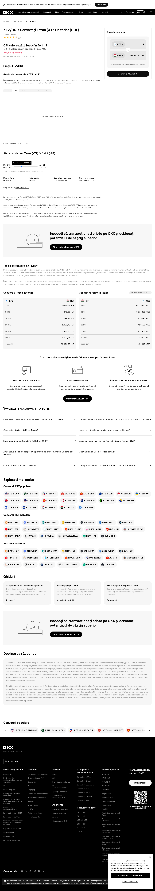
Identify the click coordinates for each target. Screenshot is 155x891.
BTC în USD (81, 812)
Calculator (17, 21)
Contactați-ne (9, 790)
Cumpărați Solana (84, 793)
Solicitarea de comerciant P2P (58, 796)
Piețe (57, 12)
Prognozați (112, 600)
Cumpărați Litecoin (84, 796)
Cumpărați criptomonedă (28, 12)
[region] (130, 871)
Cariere (6, 786)
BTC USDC (106, 774)
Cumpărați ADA (83, 789)
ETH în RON (81, 816)
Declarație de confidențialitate (9, 808)
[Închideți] (150, 857)
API (53, 778)
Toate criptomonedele (37, 797)
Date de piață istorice (61, 782)
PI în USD (80, 832)
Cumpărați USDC (84, 777)
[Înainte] (149, 730)
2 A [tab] (47, 91)
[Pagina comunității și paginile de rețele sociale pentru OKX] (47, 871)
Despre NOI (7, 774)
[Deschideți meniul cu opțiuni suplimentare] (151, 12)
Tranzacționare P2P (36, 778)
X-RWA (30, 809)
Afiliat (54, 774)
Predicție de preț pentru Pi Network (111, 831)
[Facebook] (39, 871)
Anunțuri (55, 817)
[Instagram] (30, 871)
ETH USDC (106, 778)
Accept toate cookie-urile (130, 875)
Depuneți (47, 12)
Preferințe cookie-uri (11, 840)
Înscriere (140, 12)
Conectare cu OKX (59, 821)
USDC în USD (82, 820)
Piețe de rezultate (35, 813)
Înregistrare (140, 782)
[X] (26, 871)
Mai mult (105, 12)
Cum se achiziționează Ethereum (111, 849)
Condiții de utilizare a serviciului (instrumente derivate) (12, 801)
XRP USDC (106, 790)
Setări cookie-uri (130, 882)
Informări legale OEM (11, 817)
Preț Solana (106, 805)
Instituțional (92, 12)
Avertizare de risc (64, 677)
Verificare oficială (59, 813)
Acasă (6, 21)
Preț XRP (105, 809)
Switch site (101, 5)
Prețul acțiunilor (34, 817)
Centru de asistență (60, 809)
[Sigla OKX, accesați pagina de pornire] (8, 12)
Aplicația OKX (8, 836)
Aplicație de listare (59, 792)
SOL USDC (106, 786)
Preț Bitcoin (106, 794)
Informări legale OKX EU (12, 813)
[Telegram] (35, 871)
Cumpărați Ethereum (85, 785)
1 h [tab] (8, 91)
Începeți (10, 600)
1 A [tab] (39, 91)
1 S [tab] (23, 91)
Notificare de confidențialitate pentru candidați (12, 780)
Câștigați (31, 790)
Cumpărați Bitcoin (84, 781)
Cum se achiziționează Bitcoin (111, 843)
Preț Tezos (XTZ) (22, 188)
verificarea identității (76, 386)
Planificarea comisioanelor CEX (59, 787)
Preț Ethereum (107, 797)
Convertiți (32, 782)
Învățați (31, 801)
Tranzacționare (68, 12)
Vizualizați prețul (65, 600)
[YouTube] (22, 871)
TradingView (33, 805)
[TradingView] (43, 871)
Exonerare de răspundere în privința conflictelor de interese (13, 823)
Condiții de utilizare (46, 677)
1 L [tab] (31, 91)
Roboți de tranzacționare (38, 794)
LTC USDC (106, 782)
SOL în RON (81, 824)
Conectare (130, 12)
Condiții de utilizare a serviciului (11, 795)
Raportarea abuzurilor (12, 828)
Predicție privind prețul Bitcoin (111, 814)
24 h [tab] (15, 91)
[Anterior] (5, 730)
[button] (121, 12)
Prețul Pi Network (108, 801)
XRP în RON (81, 828)
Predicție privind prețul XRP (111, 826)
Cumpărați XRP (83, 800)
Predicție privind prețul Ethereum (111, 820)
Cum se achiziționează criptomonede (111, 837)
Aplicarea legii (8, 832)
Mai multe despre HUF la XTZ (140, 293)
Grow (81, 12)
